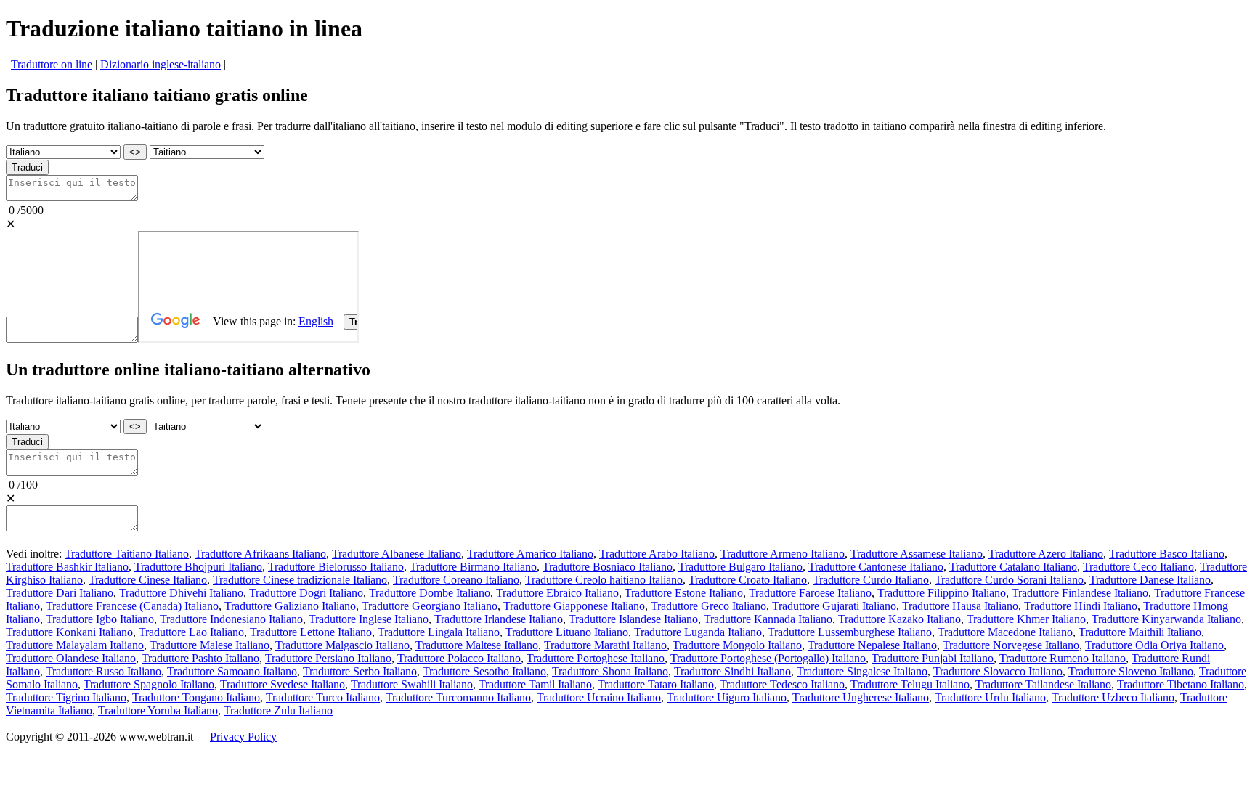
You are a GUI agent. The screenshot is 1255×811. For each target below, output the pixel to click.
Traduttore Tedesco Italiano (782, 684)
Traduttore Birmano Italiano (473, 567)
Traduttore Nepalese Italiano (872, 645)
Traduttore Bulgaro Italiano (740, 567)
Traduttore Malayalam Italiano (75, 645)
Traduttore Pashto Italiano (200, 658)
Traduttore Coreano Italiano (456, 580)
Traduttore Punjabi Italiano (933, 658)
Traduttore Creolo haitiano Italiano (604, 580)
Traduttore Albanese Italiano (396, 553)
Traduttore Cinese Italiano (148, 580)
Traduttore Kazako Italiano (899, 619)
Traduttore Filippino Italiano (941, 593)
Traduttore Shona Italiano (610, 671)
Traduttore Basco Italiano (1166, 553)
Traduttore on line (51, 64)
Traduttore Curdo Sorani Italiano (1009, 580)
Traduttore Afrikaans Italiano (260, 553)
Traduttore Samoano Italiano (232, 671)
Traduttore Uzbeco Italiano (1113, 697)
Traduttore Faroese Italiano (810, 593)
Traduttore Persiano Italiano (328, 658)
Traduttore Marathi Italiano (605, 645)
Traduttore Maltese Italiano (476, 645)
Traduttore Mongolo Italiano (737, 645)
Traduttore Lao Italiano (191, 632)
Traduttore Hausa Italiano (960, 606)
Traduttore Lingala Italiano (439, 632)
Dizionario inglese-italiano (160, 64)
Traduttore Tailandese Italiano (1043, 684)
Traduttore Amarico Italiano (530, 553)
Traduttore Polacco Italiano (459, 658)
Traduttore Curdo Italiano (871, 580)
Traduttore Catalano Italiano (1013, 567)
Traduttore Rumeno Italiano (1062, 658)
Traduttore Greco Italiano (708, 606)
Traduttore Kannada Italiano (768, 619)
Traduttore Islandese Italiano (633, 619)
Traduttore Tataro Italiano (656, 684)
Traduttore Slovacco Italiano (998, 671)
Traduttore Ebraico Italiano (557, 593)
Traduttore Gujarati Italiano (834, 606)
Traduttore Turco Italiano (323, 697)
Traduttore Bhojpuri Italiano (198, 567)
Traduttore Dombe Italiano (429, 593)
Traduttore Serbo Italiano (360, 671)
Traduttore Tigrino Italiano (66, 697)
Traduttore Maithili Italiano (1140, 632)
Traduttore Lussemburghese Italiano (850, 632)
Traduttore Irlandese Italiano (498, 619)
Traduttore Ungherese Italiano (860, 697)
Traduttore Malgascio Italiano (342, 645)
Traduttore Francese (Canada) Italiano (132, 606)
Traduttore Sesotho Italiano (484, 671)
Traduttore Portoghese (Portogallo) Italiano (768, 658)
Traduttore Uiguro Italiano (727, 697)
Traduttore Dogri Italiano (306, 593)
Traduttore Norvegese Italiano (1011, 645)
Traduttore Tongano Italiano (196, 697)
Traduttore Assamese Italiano (916, 553)
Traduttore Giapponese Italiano (574, 606)
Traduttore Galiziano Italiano (290, 606)
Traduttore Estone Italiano (684, 593)
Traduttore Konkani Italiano (69, 632)
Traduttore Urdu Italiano (990, 697)
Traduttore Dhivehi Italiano (181, 593)
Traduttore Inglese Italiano (369, 619)
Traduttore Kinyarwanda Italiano (1166, 619)
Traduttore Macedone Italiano (1005, 632)
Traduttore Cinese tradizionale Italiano (300, 580)
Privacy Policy (243, 736)
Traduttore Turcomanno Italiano (458, 697)
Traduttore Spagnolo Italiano (149, 684)
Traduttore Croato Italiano (748, 580)
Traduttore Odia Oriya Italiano (1154, 645)
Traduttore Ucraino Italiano (599, 697)
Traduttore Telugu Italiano (910, 684)
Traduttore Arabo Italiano (657, 553)
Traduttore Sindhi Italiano (732, 671)
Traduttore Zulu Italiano (278, 710)
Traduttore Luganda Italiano (698, 632)
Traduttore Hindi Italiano (1080, 606)
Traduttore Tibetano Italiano (1180, 684)
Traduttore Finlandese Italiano (1080, 593)
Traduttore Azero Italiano (1045, 553)
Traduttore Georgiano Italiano (429, 606)
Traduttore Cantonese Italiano (875, 567)
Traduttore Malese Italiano (209, 645)
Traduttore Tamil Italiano (535, 684)
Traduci (27, 167)
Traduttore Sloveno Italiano (1130, 671)
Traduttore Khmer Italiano (1026, 619)
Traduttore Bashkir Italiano (67, 567)
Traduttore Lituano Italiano (566, 632)
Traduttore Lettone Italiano (311, 632)
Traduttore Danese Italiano (1150, 580)
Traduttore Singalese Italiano (862, 671)
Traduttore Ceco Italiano (1138, 567)
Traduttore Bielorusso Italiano (336, 567)
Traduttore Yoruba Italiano (158, 710)
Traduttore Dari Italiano (59, 593)
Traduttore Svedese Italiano (282, 684)
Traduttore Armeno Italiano (782, 553)
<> (135, 152)
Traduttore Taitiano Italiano (127, 553)
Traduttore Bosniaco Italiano (608, 567)
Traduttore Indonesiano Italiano (231, 619)
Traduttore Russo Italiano (103, 671)
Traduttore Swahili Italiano (412, 684)
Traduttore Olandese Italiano (71, 658)
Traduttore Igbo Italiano (100, 619)
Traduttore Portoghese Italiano (596, 658)
